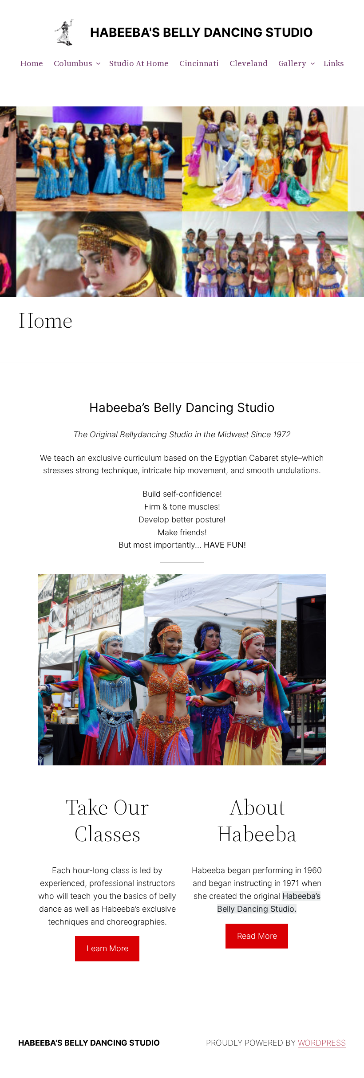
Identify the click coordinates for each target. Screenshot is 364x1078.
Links (334, 63)
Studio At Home (139, 63)
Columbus (73, 63)
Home (31, 63)
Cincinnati (199, 63)
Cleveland (248, 63)
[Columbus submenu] (96, 63)
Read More (257, 936)
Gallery (292, 63)
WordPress (322, 1042)
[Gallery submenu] (311, 63)
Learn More (107, 948)
